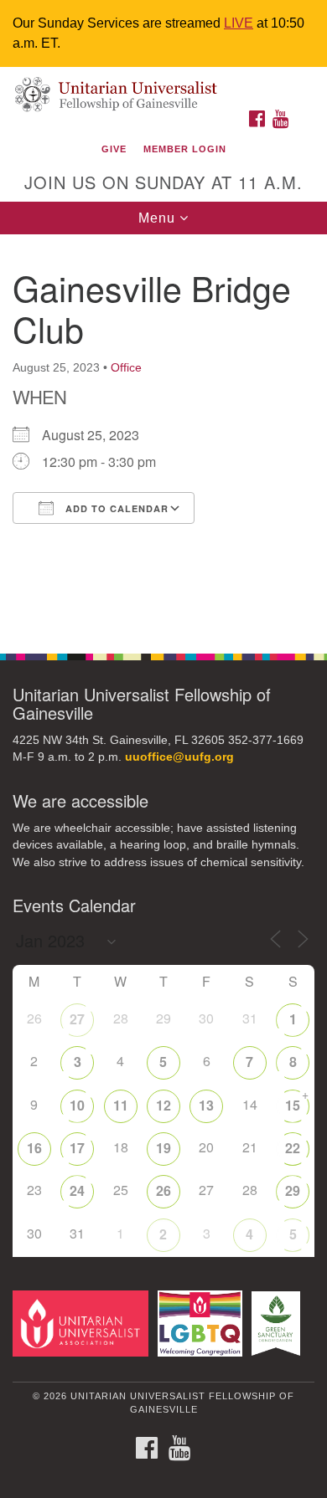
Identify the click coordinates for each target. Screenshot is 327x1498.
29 (292, 1190)
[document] (163, 434)
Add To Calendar (115, 508)
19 (163, 1147)
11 (120, 1105)
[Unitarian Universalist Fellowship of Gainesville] (163, 84)
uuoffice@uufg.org (179, 757)
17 (77, 1147)
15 (292, 1105)
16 (34, 1147)
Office (126, 367)
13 (206, 1105)
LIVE (238, 23)
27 (77, 1019)
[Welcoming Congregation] (203, 1322)
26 (163, 1190)
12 (163, 1105)
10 (77, 1105)
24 (77, 1190)
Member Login (184, 149)
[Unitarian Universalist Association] (83, 1322)
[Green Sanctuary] (279, 1322)
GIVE (114, 149)
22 (292, 1147)
